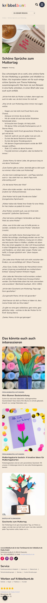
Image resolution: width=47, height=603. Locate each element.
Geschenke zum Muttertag (14, 521)
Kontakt (24, 582)
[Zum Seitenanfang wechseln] (42, 593)
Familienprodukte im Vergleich (9, 569)
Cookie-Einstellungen (30, 572)
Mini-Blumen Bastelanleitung (16, 395)
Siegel (9, 582)
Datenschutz (33, 569)
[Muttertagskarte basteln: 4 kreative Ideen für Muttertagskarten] (23, 430)
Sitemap (19, 572)
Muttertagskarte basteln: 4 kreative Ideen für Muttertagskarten (23, 458)
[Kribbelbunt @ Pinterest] (7, 558)
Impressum (24, 569)
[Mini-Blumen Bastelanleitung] (23, 368)
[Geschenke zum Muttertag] (23, 494)
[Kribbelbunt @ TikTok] (16, 558)
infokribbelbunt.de (27, 554)
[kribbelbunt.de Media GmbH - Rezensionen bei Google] (10, 588)
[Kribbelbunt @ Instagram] (11, 558)
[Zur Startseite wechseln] (16, 5)
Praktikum (17, 582)
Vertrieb (3, 582)
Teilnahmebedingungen (7, 572)
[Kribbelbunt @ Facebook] (2, 558)
